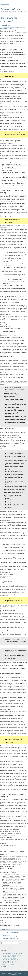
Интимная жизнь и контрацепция (11, 932)
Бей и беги (6, 27)
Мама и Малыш (11, 9)
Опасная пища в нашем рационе (10, 959)
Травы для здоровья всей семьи (10, 938)
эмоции (10, 28)
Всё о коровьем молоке (20, 15)
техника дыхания (4, 28)
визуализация (12, 27)
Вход (16, 974)
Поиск (21, 942)
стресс (18, 27)
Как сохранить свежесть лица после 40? (12, 955)
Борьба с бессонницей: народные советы (12, 953)
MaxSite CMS (9, 973)
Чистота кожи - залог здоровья (10, 958)
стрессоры (22, 27)
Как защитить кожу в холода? (10, 936)
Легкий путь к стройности (8, 964)
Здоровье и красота (5, 25)
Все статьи (3, 966)
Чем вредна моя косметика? (9, 956)
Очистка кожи (5, 15)
